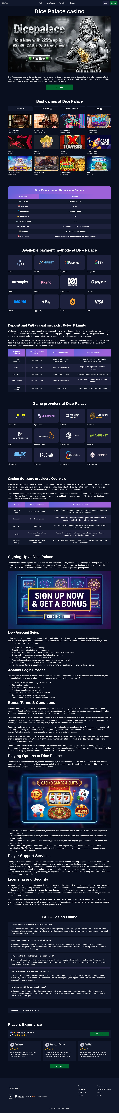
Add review (99, 1034)
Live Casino (45, 108)
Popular (19, 108)
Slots (97, 108)
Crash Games (71, 108)
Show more (59, 1066)
